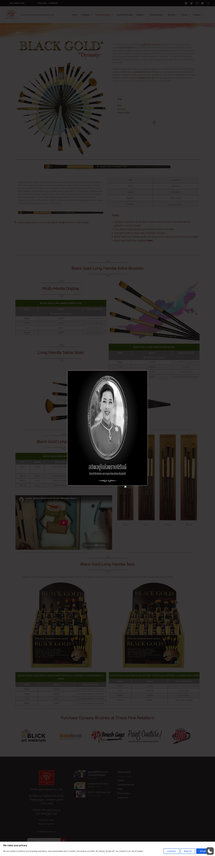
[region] (107, 849)
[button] (210, 851)
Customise (171, 851)
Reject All (188, 851)
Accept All (204, 851)
